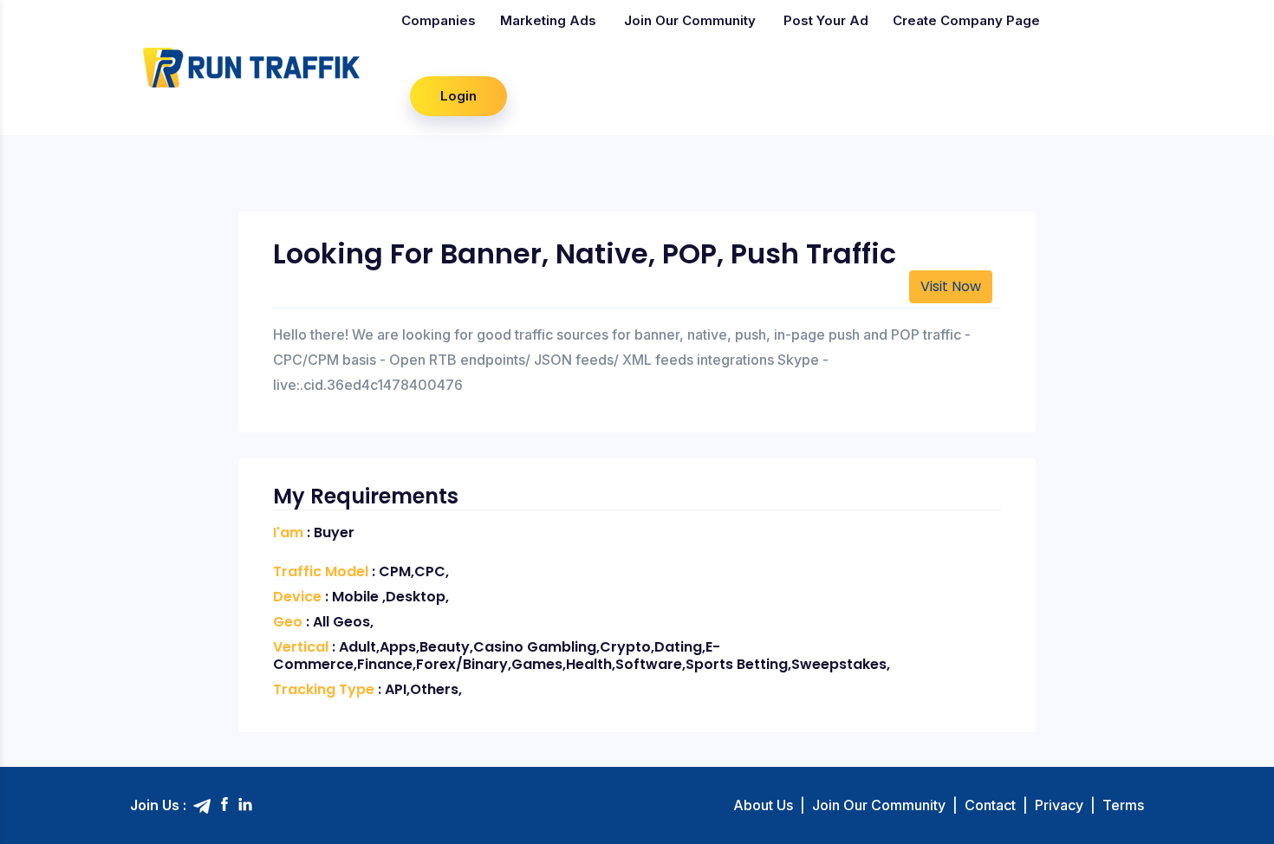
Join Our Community (690, 20)
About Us (763, 805)
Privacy (1059, 805)
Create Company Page (966, 20)
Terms (1123, 805)
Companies (438, 20)
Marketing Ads (548, 20)
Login (458, 96)
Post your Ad (825, 20)
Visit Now (950, 286)
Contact (990, 805)
